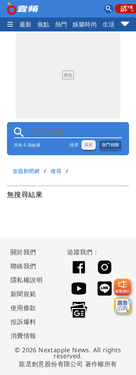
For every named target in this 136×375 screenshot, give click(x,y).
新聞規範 (23, 294)
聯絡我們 (23, 266)
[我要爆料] (122, 287)
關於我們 (23, 252)
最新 (26, 24)
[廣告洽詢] (122, 305)
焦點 (43, 24)
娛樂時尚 (85, 24)
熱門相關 (110, 144)
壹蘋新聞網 (26, 170)
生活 (109, 24)
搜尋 (56, 170)
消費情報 (23, 335)
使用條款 (23, 307)
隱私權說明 (24, 280)
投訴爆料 (23, 321)
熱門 (61, 24)
